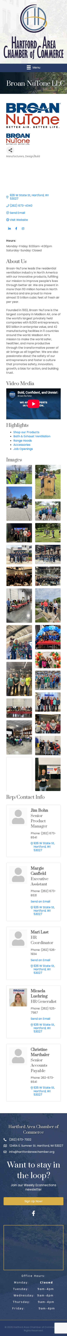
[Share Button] (10, 150)
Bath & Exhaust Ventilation (31, 436)
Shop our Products (26, 432)
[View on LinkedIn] (9, 231)
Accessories (21, 445)
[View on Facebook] (16, 231)
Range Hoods (22, 441)
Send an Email (40, 901)
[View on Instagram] (23, 231)
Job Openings (23, 449)
